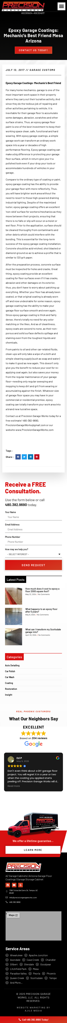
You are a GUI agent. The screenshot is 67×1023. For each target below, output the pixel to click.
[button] (61, 6)
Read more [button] (14, 786)
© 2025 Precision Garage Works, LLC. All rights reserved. (33, 997)
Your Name (10, 512)
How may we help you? (16, 549)
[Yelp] (20, 885)
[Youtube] (14, 885)
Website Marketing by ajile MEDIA (33, 1009)
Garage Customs (42, 69)
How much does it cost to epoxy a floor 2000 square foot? (42, 590)
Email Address (12, 524)
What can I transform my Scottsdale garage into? (43, 630)
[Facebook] (8, 885)
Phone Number (12, 537)
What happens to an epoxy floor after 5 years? (41, 610)
